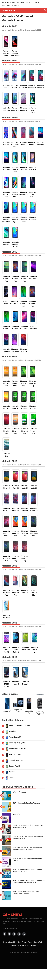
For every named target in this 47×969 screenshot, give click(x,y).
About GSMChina (13, 2)
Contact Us (15, 6)
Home (4, 2)
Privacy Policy (25, 2)
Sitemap (33, 946)
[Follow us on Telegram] (19, 934)
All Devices (40, 694)
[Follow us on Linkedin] (24, 934)
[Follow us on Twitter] (9, 934)
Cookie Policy (35, 2)
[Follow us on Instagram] (14, 934)
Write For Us (6, 6)
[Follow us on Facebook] (4, 934)
